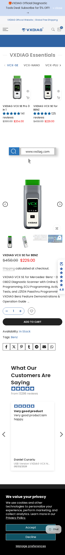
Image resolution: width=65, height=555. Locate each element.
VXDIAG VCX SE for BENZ (20, 255)
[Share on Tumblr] (29, 346)
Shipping (9, 268)
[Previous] (5, 65)
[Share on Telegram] (36, 346)
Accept (30, 527)
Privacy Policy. (16, 518)
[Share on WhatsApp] (51, 346)
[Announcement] (28, 8)
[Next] (60, 65)
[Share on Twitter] (14, 346)
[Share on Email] (44, 346)
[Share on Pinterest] (21, 346)
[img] (34, 388)
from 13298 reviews (24, 393)
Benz (14, 337)
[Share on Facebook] (6, 346)
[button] (4, 434)
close (58, 8)
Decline (30, 537)
